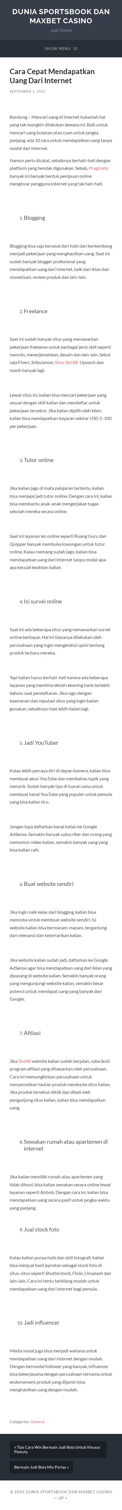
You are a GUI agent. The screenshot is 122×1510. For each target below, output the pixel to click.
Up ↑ (63, 1498)
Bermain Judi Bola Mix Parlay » (41, 1467)
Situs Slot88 (66, 362)
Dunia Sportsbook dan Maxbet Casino (61, 16)
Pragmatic (99, 168)
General (38, 1421)
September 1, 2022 (28, 91)
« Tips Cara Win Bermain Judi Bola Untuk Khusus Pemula (57, 1449)
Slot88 (24, 1061)
